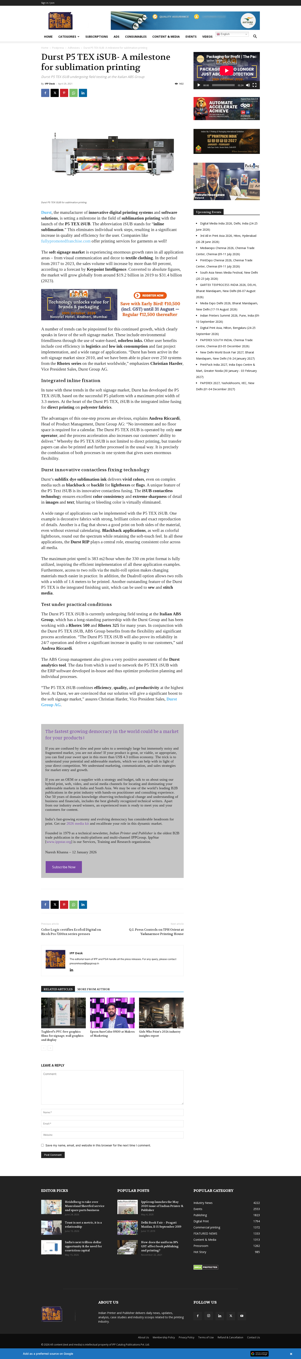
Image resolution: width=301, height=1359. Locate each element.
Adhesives (74, 48)
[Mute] (248, 85)
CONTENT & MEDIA (166, 36)
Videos (207, 36)
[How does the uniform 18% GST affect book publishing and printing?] (127, 1247)
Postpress (58, 48)
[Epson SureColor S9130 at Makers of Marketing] (112, 1013)
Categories (67, 36)
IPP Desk (50, 83)
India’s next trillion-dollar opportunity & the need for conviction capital (83, 1246)
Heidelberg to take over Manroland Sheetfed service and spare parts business (84, 1206)
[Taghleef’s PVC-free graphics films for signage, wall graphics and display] (63, 1013)
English (225, 34)
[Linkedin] (83, 93)
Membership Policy (164, 1337)
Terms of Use (206, 1337)
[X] (55, 93)
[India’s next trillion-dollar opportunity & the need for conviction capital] (51, 1247)
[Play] (199, 85)
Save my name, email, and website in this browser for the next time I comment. (98, 1145)
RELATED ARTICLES (58, 989)
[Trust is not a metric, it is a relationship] (51, 1227)
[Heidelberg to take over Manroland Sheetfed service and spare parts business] (51, 1207)
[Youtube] (242, 1316)
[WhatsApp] (73, 93)
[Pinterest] (64, 93)
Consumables (136, 36)
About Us (143, 1337)
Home (48, 36)
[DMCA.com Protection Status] (206, 1269)
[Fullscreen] (254, 85)
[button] (255, 37)
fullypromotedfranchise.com (66, 241)
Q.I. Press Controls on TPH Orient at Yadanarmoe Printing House (156, 932)
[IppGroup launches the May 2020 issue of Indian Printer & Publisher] (127, 1207)
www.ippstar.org (58, 842)
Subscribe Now (63, 867)
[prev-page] (43, 1048)
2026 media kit (78, 823)
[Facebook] (45, 93)
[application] (227, 70)
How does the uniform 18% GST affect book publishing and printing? (160, 1246)
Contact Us (253, 1337)
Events (191, 36)
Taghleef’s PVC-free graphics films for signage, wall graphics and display (62, 1036)
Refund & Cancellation (230, 1337)
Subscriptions (96, 36)
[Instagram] (209, 1316)
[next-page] (50, 1048)
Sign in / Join (47, 2)
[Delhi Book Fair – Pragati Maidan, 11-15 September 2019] (127, 1227)
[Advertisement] (227, 430)
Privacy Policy (186, 1337)
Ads (116, 36)
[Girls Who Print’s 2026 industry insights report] (161, 1013)
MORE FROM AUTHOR (93, 989)
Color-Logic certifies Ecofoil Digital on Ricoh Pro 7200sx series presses (71, 932)
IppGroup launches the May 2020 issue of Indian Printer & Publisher (162, 1206)
